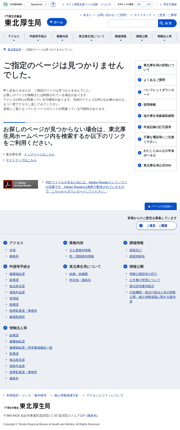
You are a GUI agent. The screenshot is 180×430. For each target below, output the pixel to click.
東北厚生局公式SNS (157, 165)
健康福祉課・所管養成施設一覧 (30, 347)
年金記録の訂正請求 (157, 127)
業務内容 (76, 243)
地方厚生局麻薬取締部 (159, 116)
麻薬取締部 (17, 317)
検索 (168, 23)
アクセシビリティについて (104, 395)
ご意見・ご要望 (167, 15)
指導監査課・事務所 (23, 310)
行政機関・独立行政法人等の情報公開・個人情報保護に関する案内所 (153, 297)
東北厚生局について (85, 266)
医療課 (14, 304)
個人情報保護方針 (66, 395)
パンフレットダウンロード (159, 92)
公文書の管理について (145, 280)
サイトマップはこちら (21, 160)
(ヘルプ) (106, 4)
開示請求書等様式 (142, 286)
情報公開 (137, 266)
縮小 (139, 4)
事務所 (14, 256)
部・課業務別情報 (81, 256)
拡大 (149, 4)
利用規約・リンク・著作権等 (27, 395)
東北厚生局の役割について (159, 67)
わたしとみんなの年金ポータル (159, 153)
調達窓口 (136, 250)
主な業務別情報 (80, 250)
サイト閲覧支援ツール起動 (82, 4)
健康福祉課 (17, 274)
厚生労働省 (170, 4)
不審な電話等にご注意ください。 (159, 139)
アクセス (16, 243)
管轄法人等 (18, 328)
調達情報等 (137, 256)
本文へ (87, 15)
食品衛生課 (17, 286)
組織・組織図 (78, 274)
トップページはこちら (39, 154)
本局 (12, 250)
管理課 (14, 298)
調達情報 (137, 243)
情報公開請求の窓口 (143, 274)
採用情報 (150, 104)
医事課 (14, 280)
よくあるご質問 (154, 80)
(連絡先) (92, 415)
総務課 (14, 335)
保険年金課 (17, 292)
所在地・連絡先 (80, 280)
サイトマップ (142, 15)
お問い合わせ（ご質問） (113, 15)
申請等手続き (20, 266)
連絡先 (14, 378)
